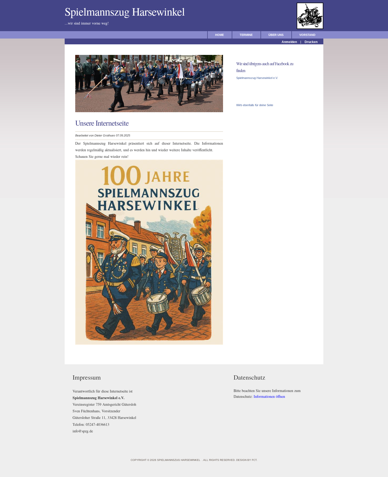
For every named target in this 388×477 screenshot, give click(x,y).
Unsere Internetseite (102, 123)
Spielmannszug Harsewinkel (128, 11)
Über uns (275, 34)
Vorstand (307, 34)
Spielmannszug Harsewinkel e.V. (257, 77)
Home (219, 34)
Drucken (311, 42)
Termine (246, 34)
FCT (254, 460)
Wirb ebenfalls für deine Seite (254, 105)
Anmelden (289, 42)
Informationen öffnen (269, 396)
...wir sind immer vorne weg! (99, 23)
